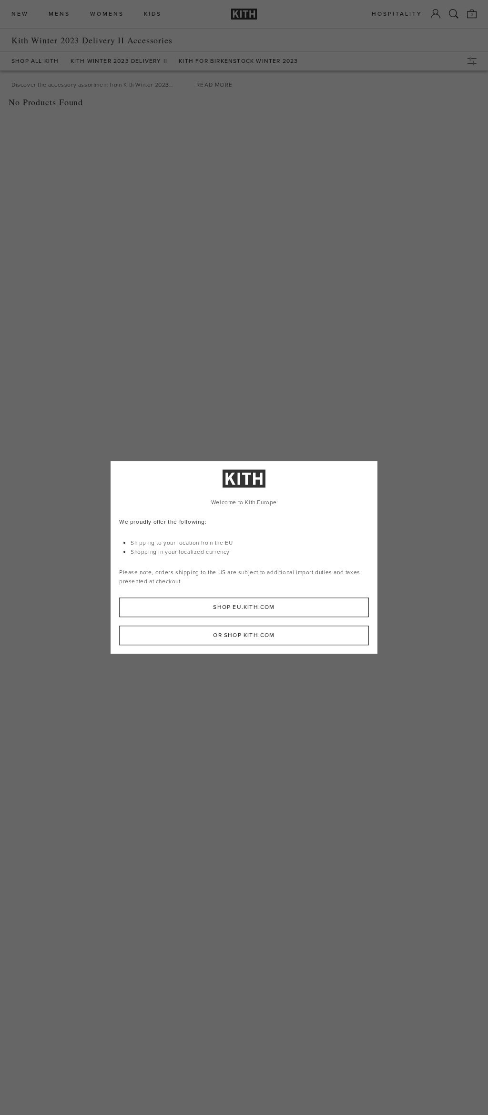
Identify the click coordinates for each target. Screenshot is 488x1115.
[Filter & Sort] (474, 61)
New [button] (20, 14)
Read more (214, 85)
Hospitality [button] (397, 14)
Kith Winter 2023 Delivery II (119, 61)
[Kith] (244, 14)
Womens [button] (107, 14)
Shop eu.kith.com (243, 607)
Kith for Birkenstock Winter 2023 (238, 61)
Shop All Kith (35, 61)
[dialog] (244, 557)
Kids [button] (153, 14)
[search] (453, 14)
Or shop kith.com (243, 635)
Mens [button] (59, 14)
